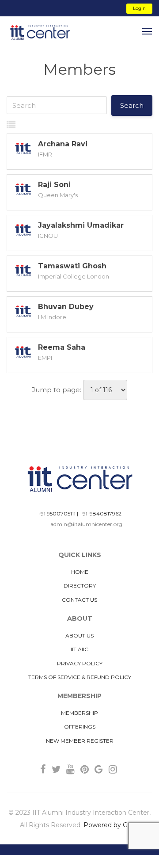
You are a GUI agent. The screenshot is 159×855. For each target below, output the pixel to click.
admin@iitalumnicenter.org (86, 524)
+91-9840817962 (100, 513)
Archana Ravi (62, 144)
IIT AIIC (79, 649)
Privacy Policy (79, 663)
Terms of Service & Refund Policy (79, 677)
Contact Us (79, 599)
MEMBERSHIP (79, 713)
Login (139, 8)
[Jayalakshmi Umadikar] (22, 231)
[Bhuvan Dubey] (22, 312)
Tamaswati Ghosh (72, 266)
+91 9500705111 (57, 513)
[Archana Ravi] (22, 149)
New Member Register (80, 740)
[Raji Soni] (22, 190)
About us (79, 635)
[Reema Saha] (22, 353)
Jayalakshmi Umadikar (81, 225)
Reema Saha (61, 347)
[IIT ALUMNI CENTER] (40, 33)
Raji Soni (54, 184)
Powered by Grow (111, 825)
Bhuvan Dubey (66, 306)
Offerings (79, 726)
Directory (80, 585)
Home (79, 572)
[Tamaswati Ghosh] (22, 271)
